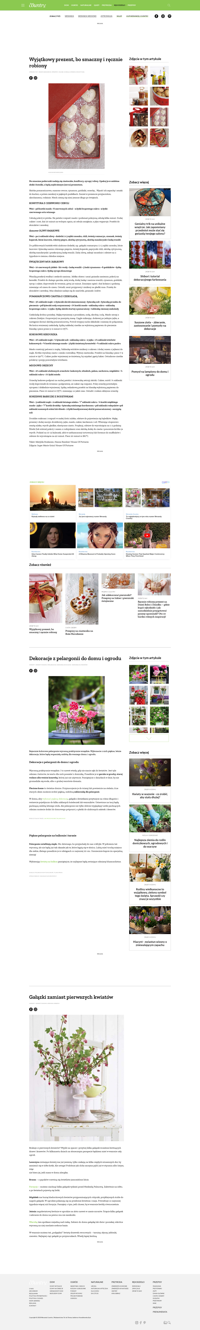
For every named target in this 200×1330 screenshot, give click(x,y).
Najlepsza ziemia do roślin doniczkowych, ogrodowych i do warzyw (150, 843)
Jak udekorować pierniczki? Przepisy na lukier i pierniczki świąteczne (118, 598)
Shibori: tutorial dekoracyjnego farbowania (150, 278)
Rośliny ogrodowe (150, 835)
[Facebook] (156, 16)
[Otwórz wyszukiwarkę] (169, 5)
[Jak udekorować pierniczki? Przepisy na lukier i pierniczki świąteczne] (118, 581)
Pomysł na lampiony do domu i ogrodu (150, 373)
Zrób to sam (150, 219)
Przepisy (132, 5)
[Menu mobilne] (23, 5)
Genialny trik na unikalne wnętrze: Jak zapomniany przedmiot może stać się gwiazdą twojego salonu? (150, 228)
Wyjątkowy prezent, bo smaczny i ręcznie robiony (43, 631)
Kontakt (32, 1306)
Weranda (69, 16)
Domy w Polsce (56, 1286)
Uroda (93, 1286)
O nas (31, 1288)
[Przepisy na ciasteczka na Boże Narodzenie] (82, 599)
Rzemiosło (136, 1286)
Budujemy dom (56, 1293)
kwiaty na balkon (49, 861)
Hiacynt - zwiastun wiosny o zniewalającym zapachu (150, 943)
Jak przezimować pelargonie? (55, 818)
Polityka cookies (36, 1298)
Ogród (74, 5)
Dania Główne (158, 1293)
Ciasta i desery (71, 627)
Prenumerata (160, 1312)
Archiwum (33, 1291)
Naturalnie (85, 5)
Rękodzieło (119, 5)
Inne (154, 1303)
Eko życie (94, 1293)
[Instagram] (163, 16)
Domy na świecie (56, 1288)
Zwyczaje (136, 1288)
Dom (66, 5)
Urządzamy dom (56, 1291)
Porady (73, 1291)
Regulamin (33, 1293)
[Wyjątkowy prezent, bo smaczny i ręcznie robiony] (45, 598)
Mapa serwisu (34, 1301)
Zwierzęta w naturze (120, 1288)
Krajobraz (116, 1293)
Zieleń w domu (150, 789)
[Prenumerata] (165, 1322)
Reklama (32, 1303)
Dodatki (156, 1298)
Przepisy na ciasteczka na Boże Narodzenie (79, 632)
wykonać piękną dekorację (55, 798)
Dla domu (95, 1291)
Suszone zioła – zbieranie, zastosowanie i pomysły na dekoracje (150, 325)
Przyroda (107, 5)
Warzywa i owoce (77, 1286)
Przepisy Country (108, 592)
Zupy (155, 1291)
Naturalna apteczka (99, 1288)
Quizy (96, 5)
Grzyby (114, 1291)
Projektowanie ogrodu (76, 1297)
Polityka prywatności (38, 1296)
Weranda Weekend (87, 16)
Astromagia (106, 16)
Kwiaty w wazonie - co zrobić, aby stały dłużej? (150, 795)
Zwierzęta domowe (119, 1286)
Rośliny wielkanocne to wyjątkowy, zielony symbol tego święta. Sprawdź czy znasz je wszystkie (150, 894)
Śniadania (157, 1286)
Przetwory (157, 1301)
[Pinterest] (169, 16)
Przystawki (157, 1288)
